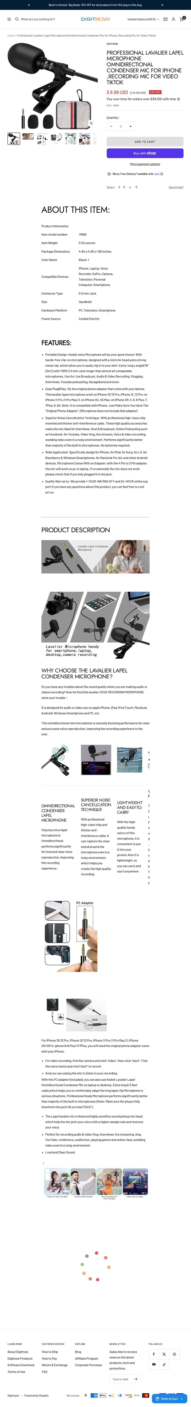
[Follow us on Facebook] (154, 1354)
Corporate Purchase (88, 1365)
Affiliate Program (86, 1358)
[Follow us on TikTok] (164, 1364)
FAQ (44, 1371)
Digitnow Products (19, 1358)
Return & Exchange (55, 1365)
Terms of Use (16, 1371)
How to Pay (49, 1358)
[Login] (173, 19)
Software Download (20, 1365)
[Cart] (182, 19)
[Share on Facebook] (119, 187)
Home (11, 35)
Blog (78, 1351)
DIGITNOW (112, 44)
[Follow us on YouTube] (154, 1364)
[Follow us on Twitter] (164, 1354)
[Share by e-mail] (136, 187)
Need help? (176, 187)
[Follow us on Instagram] (174, 1354)
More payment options (145, 164)
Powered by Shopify (36, 1395)
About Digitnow (17, 1351)
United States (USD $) (142, 19)
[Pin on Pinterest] (124, 187)
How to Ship (50, 1351)
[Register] (135, 1379)
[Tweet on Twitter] (130, 187)
